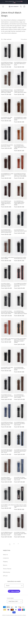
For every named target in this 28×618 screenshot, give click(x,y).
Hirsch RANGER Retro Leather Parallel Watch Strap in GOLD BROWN (20, 118)
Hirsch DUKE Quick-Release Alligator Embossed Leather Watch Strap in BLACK (7, 63)
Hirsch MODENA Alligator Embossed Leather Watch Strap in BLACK (19, 423)
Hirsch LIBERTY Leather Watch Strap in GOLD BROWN (7, 339)
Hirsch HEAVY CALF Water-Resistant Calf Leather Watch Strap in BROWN (20, 533)
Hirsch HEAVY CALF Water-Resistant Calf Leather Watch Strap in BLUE (20, 478)
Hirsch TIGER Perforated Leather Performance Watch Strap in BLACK (7, 396)
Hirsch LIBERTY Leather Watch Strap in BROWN (7, 258)
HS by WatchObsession (10, 615)
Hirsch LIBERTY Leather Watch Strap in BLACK (7, 505)
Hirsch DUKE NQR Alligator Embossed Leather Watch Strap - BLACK (6, 451)
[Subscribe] (21, 585)
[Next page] (18, 543)
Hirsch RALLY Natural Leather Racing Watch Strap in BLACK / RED (20, 506)
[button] (3, 6)
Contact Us (6, 558)
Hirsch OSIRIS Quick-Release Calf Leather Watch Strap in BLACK (20, 63)
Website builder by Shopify (20, 615)
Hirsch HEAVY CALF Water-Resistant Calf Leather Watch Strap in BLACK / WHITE (7, 312)
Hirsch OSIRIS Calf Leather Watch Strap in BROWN (6, 118)
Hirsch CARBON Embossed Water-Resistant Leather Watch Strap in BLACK (6, 533)
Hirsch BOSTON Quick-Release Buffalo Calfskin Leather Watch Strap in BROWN (19, 203)
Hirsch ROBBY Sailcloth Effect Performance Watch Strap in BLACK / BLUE (20, 451)
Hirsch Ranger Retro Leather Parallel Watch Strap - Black (20, 258)
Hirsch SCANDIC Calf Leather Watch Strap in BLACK (7, 368)
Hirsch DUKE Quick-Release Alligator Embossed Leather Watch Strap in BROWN (7, 91)
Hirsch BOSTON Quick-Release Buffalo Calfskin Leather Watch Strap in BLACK (20, 312)
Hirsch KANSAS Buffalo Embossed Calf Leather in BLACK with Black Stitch (6, 231)
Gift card (5, 575)
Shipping (5, 561)
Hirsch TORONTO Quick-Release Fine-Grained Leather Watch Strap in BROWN (6, 203)
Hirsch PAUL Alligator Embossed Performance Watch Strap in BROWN (6, 478)
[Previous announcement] (3, 2)
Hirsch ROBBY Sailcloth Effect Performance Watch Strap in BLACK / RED (20, 285)
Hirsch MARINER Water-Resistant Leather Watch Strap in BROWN (19, 396)
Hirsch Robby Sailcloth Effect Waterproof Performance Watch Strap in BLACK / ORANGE (20, 340)
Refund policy (6, 572)
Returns (5, 565)
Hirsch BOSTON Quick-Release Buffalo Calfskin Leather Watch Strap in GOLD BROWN (20, 146)
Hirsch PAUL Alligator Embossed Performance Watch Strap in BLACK (6, 285)
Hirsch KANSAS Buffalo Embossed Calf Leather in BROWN (19, 368)
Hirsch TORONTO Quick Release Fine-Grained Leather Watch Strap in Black (20, 91)
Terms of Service (7, 568)
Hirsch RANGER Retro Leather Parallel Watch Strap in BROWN (7, 175)
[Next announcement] (25, 2)
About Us (5, 554)
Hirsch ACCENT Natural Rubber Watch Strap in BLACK (20, 230)
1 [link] (9, 543)
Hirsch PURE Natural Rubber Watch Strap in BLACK (7, 145)
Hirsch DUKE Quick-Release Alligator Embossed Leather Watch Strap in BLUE (7, 423)
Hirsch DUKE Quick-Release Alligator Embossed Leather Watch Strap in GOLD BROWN (20, 175)
